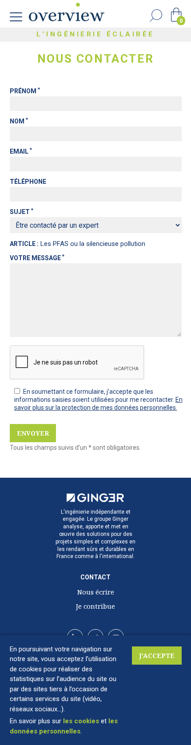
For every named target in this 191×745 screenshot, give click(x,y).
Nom (19, 121)
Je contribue (95, 606)
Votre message (37, 258)
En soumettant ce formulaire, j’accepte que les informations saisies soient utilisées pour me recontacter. (94, 395)
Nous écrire (95, 591)
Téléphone (28, 181)
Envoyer (33, 433)
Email (21, 151)
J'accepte (157, 655)
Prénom (25, 91)
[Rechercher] (156, 15)
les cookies (81, 721)
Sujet (21, 211)
